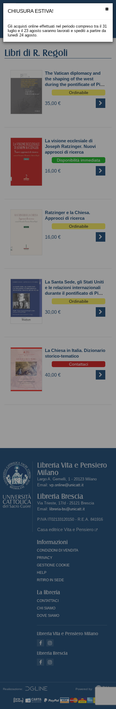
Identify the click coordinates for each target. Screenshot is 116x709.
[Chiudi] (107, 9)
